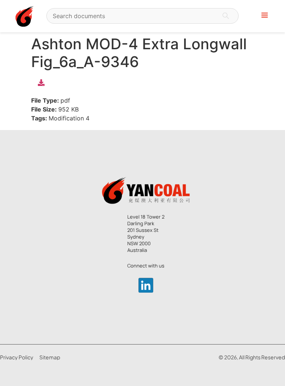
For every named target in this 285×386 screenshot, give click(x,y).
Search (225, 16)
